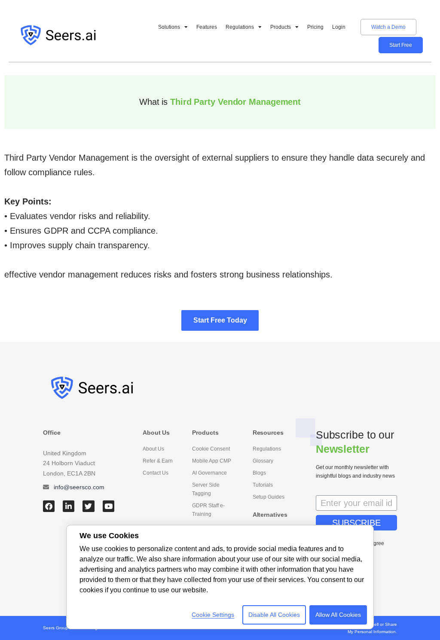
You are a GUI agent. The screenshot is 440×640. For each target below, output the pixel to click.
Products (280, 27)
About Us (153, 449)
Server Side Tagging (206, 489)
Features (206, 27)
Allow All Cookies (338, 614)
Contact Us (155, 473)
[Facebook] (49, 506)
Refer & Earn (158, 461)
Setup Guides (268, 497)
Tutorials (263, 485)
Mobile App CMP (211, 461)
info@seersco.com (79, 487)
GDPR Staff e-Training (208, 510)
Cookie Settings (213, 614)
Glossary (263, 461)
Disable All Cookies (274, 614)
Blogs (259, 473)
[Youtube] (108, 506)
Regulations (240, 27)
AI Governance (209, 473)
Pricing (315, 27)
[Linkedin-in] (68, 506)
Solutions (169, 27)
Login (338, 27)
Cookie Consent (211, 449)
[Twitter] (88, 506)
